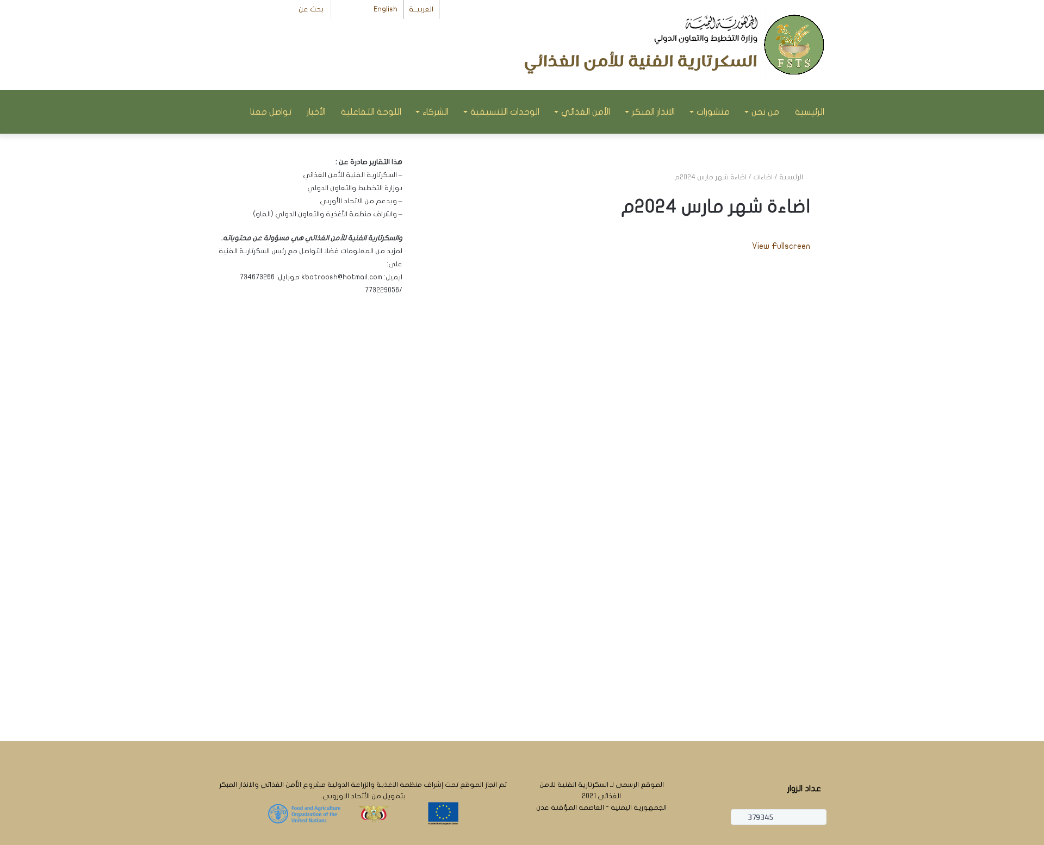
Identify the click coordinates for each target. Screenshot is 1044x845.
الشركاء (435, 112)
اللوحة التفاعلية (371, 112)
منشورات (713, 112)
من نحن (765, 112)
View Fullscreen (781, 246)
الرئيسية (809, 112)
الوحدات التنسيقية (504, 112)
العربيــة (421, 9)
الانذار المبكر (653, 112)
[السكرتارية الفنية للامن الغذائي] (677, 46)
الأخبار (316, 112)
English (385, 9)
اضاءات (763, 177)
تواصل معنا (270, 112)
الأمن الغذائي (585, 112)
